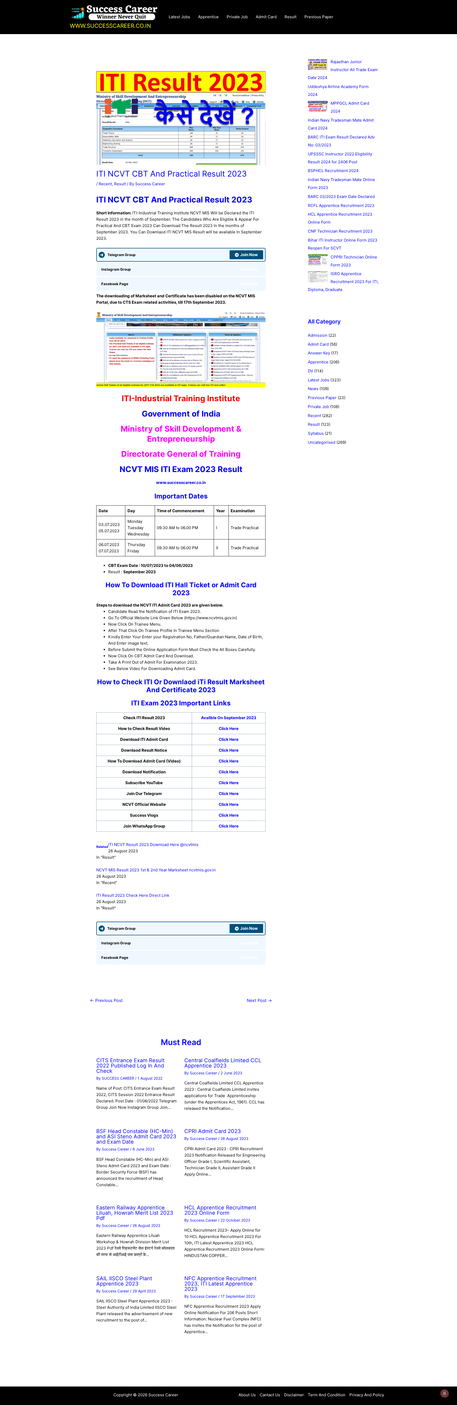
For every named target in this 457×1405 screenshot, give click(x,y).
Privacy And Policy (366, 1394)
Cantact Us (270, 1394)
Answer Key (319, 352)
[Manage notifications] (444, 1393)
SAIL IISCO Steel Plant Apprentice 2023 (124, 1281)
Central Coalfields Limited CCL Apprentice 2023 (222, 1063)
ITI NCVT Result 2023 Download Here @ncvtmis (153, 844)
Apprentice (208, 16)
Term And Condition (326, 1394)
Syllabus (316, 433)
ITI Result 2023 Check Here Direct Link (132, 895)
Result (290, 16)
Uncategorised (321, 442)
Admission (317, 335)
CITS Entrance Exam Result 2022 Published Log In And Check (130, 1065)
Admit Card (266, 16)
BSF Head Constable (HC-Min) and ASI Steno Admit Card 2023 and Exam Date (136, 1136)
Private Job (237, 16)
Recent (105, 183)
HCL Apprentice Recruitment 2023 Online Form (220, 1210)
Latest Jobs (179, 16)
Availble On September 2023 (228, 717)
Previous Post (106, 1000)
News (313, 388)
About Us (247, 1394)
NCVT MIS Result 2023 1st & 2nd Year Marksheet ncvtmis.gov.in (156, 869)
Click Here (229, 728)
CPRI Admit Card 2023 (212, 1131)
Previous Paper (318, 16)
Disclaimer (294, 1394)
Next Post (259, 1000)
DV (310, 370)
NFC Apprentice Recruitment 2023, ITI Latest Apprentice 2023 (220, 1283)
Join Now (249, 254)
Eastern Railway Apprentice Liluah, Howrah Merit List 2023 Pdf (134, 1212)
